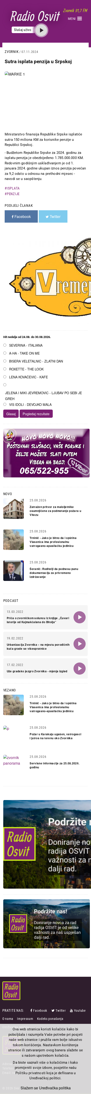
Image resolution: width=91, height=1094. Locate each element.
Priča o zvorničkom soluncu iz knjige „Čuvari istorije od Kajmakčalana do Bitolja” (38, 620)
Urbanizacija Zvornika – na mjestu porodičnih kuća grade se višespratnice (38, 647)
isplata (13, 188)
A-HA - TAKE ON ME (24, 353)
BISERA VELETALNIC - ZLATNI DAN (36, 361)
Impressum (25, 1019)
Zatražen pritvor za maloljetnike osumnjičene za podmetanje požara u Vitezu (55, 511)
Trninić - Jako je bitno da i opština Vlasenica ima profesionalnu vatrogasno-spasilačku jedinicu (53, 542)
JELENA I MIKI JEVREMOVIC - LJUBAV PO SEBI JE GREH (43, 395)
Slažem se (29, 1088)
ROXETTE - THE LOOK (26, 369)
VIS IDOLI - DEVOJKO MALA (30, 404)
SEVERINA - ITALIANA (25, 345)
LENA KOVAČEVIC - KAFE (28, 377)
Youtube (80, 1010)
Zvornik (11, 52)
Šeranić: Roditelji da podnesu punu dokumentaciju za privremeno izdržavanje (54, 573)
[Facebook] (31, 1010)
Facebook (40, 1010)
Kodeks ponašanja (50, 1019)
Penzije (13, 194)
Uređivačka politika (55, 1088)
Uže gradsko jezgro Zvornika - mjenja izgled (37, 671)
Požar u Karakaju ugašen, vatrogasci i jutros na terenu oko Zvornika (55, 736)
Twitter (61, 1010)
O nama (7, 1019)
